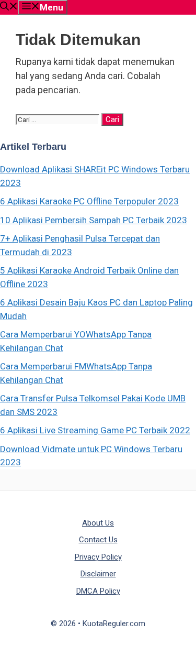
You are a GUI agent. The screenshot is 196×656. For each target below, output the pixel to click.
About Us (98, 523)
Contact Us (98, 539)
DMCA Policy (98, 591)
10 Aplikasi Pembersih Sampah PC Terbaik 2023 (93, 220)
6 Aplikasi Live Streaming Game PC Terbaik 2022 (95, 430)
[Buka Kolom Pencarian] (9, 7)
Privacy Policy (98, 557)
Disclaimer (98, 573)
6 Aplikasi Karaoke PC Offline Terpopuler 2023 (89, 201)
